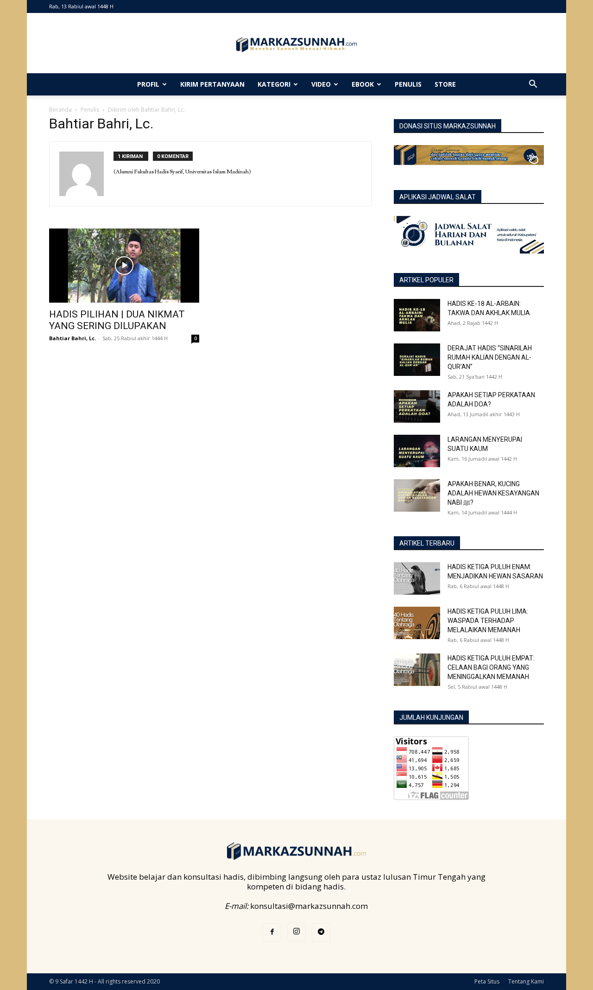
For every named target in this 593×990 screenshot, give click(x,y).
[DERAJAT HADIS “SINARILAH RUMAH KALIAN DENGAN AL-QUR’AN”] (417, 359)
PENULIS (408, 84)
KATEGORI (274, 84)
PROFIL (148, 84)
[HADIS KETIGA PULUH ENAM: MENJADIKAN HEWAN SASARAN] (417, 578)
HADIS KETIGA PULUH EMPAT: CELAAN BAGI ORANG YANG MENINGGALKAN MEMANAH (491, 667)
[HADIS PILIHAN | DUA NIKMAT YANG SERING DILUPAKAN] (124, 265)
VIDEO (321, 84)
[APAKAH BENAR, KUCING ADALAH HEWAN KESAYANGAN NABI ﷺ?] (417, 495)
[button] (533, 84)
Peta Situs (486, 981)
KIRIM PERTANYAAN (212, 84)
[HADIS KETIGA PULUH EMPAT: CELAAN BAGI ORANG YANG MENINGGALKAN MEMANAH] (417, 670)
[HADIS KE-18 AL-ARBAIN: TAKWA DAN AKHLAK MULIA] (417, 315)
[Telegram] (321, 932)
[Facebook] (272, 932)
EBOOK (363, 84)
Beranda (60, 110)
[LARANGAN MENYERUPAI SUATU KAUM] (417, 451)
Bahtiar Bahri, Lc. (72, 338)
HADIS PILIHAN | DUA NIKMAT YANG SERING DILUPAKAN (117, 320)
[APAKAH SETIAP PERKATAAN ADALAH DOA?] (417, 406)
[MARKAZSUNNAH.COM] (296, 44)
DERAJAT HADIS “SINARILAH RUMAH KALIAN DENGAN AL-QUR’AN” (490, 357)
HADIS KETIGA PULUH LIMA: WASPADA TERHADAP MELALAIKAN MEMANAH (488, 621)
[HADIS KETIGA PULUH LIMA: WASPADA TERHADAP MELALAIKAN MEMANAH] (417, 623)
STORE (445, 84)
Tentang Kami (526, 981)
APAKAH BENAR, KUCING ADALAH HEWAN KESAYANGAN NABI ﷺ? (493, 493)
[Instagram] (296, 932)
